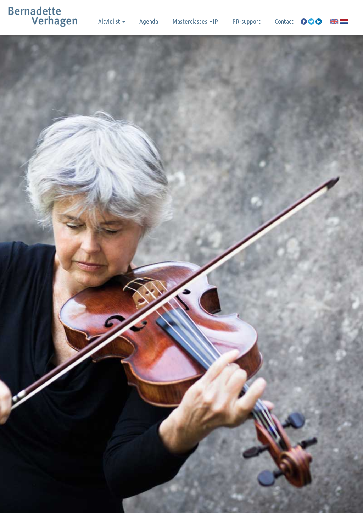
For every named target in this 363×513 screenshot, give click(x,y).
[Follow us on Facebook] (304, 21)
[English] (334, 21)
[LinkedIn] (318, 21)
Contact (284, 21)
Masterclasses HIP (195, 21)
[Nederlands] (344, 21)
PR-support (246, 21)
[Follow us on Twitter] (311, 21)
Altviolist (110, 21)
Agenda (148, 21)
